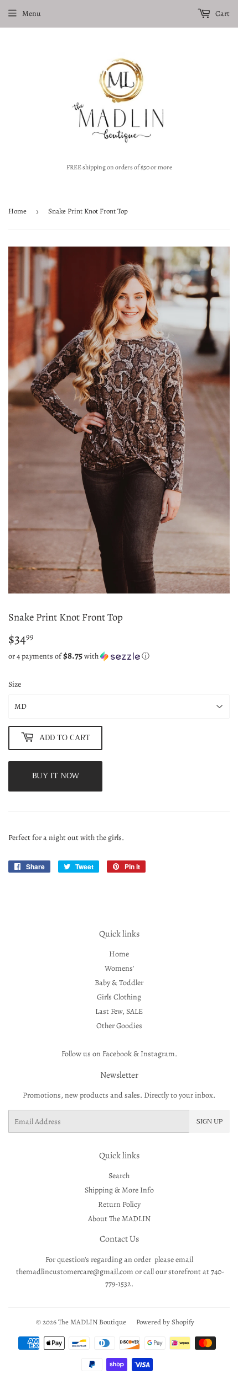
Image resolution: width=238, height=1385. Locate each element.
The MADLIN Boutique (92, 1322)
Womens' (119, 968)
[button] (119, 656)
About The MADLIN (119, 1218)
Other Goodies (119, 1025)
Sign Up (209, 1121)
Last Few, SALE (119, 1011)
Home (17, 211)
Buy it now (55, 775)
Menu (31, 13)
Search (119, 1175)
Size (14, 684)
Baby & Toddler (119, 982)
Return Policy (119, 1204)
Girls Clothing (119, 997)
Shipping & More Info (119, 1190)
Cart (222, 13)
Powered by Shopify (165, 1322)
